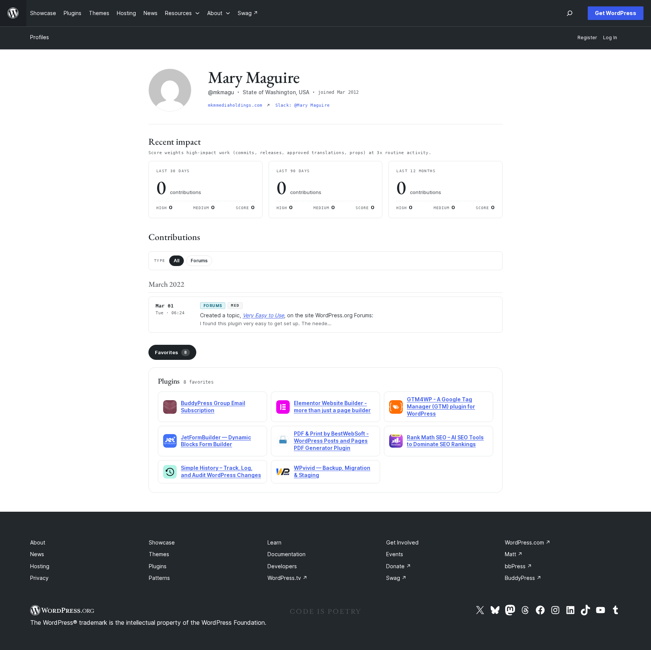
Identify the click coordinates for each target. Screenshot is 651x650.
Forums (199, 260)
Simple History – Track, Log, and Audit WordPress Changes (221, 471)
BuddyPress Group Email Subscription (213, 406)
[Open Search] (569, 13)
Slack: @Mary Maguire (302, 105)
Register (587, 37)
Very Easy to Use (263, 315)
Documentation (286, 554)
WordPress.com (527, 542)
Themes (159, 554)
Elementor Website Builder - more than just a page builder (332, 406)
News (37, 554)
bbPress (518, 566)
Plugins (158, 566)
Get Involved (402, 542)
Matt (514, 554)
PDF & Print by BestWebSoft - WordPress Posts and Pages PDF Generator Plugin (331, 440)
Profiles (39, 37)
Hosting (39, 566)
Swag (396, 578)
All (176, 260)
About (37, 542)
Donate (398, 566)
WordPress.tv (287, 578)
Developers (282, 566)
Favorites (171, 352)
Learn (274, 542)
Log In (610, 37)
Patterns (159, 578)
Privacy (39, 578)
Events (394, 554)
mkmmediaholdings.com (236, 105)
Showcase (162, 542)
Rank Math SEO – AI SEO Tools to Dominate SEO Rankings (445, 441)
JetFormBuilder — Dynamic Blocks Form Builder (216, 441)
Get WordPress (615, 13)
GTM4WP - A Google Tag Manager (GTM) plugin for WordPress (441, 406)
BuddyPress (523, 578)
